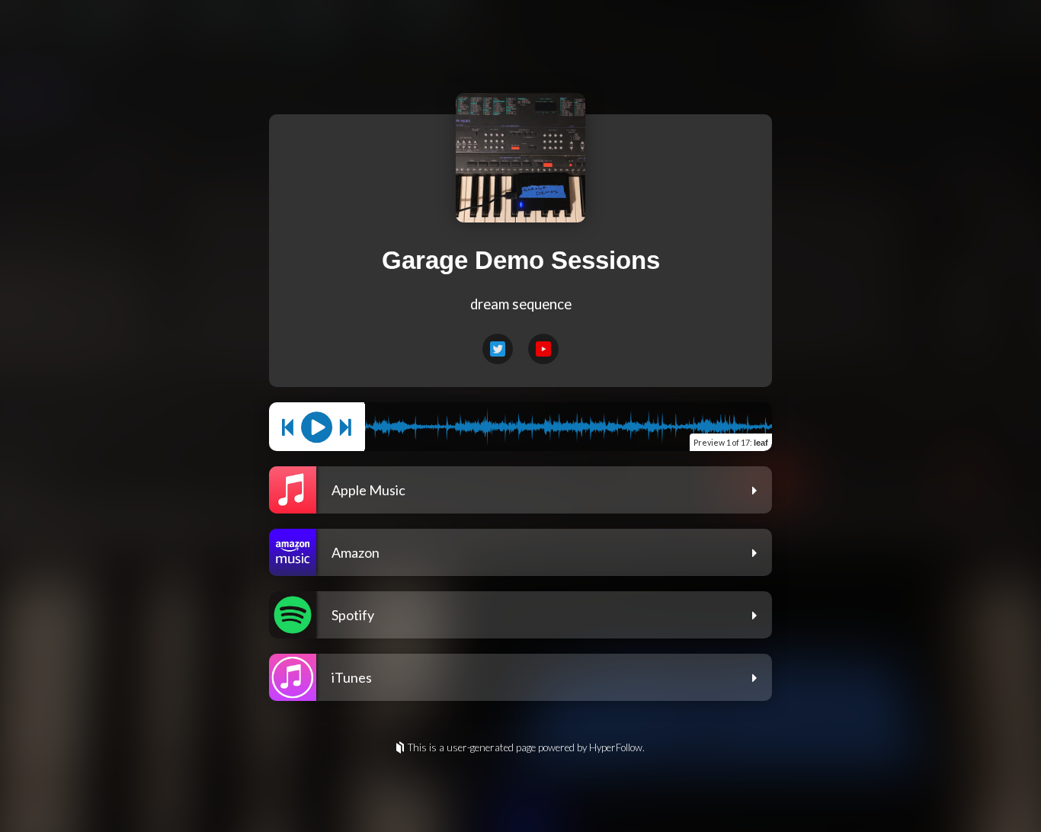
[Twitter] (497, 349)
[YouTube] (543, 349)
